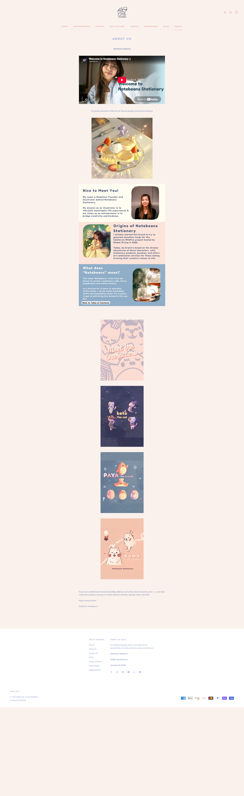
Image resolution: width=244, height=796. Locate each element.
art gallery (117, 26)
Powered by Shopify (18, 700)
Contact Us (93, 653)
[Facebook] (111, 671)
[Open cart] (236, 12)
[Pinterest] (123, 671)
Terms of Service (95, 661)
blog (166, 26)
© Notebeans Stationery (24, 697)
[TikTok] (134, 671)
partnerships (81, 26)
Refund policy (94, 666)
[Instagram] (117, 671)
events (100, 26)
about (178, 26)
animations (151, 26)
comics (134, 26)
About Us (92, 649)
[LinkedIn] (140, 671)
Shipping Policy (95, 670)
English (14, 691)
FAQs (91, 657)
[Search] (230, 12)
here (154, 592)
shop (65, 26)
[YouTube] (128, 671)
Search (91, 645)
